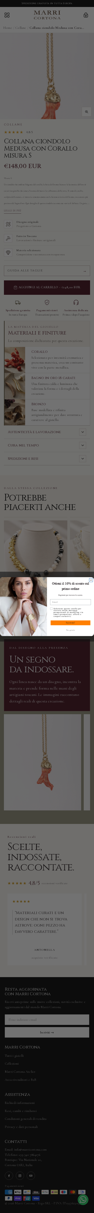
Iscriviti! (70, 622)
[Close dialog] (91, 580)
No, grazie (70, 630)
